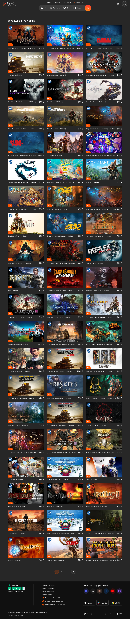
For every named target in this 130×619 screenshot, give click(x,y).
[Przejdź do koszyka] (118, 3)
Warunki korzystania (48, 585)
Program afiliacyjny (48, 591)
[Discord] (86, 591)
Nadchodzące (67, 2)
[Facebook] (106, 591)
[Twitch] (119, 591)
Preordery (57, 2)
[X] (92, 591)
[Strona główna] (9, 4)
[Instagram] (99, 591)
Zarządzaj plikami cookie (15, 615)
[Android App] (102, 602)
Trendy (49, 2)
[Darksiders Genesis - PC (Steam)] (104, 89)
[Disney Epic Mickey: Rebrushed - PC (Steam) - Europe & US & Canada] (26, 169)
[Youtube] (112, 591)
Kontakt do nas (47, 594)
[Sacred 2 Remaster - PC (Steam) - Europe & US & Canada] (104, 385)
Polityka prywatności (48, 588)
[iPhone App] (89, 602)
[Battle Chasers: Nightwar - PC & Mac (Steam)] (104, 331)
